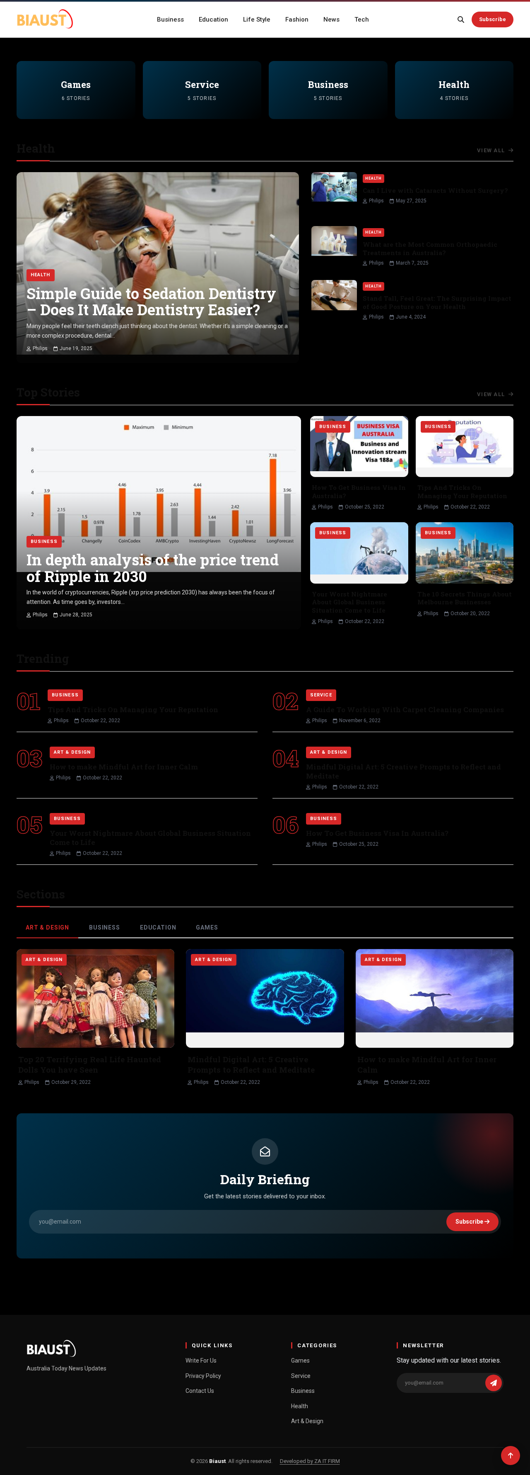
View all (492, 150)
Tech (361, 19)
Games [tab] (207, 927)
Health (299, 1406)
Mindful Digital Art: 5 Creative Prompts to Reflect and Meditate (403, 771)
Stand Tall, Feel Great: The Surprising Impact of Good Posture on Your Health (437, 302)
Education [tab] (158, 927)
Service (301, 1376)
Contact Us (200, 1390)
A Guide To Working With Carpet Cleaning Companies (405, 709)
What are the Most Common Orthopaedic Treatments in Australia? (430, 248)
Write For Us (201, 1360)
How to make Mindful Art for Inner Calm (124, 767)
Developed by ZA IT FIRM (310, 1461)
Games (300, 1360)
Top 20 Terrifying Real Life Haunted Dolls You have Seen (89, 1064)
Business (170, 19)
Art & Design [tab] (47, 927)
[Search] (461, 19)
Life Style (256, 19)
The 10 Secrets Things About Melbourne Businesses (464, 598)
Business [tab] (104, 927)
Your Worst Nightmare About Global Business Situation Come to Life (349, 602)
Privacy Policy (203, 1376)
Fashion (296, 19)
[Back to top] (510, 1455)
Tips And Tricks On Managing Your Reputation (462, 491)
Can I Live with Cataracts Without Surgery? (435, 190)
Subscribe (492, 19)
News (331, 19)
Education (213, 19)
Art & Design (307, 1421)
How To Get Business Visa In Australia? (359, 491)
